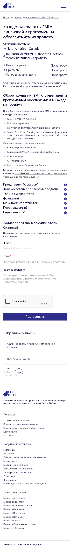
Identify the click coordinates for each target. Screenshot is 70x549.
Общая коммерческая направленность (25, 457)
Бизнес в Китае (11, 520)
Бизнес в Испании (13, 517)
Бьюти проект (11, 461)
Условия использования (16, 420)
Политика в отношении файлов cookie (23, 428)
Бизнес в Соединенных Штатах (20, 524)
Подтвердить (35, 317)
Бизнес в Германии (13, 509)
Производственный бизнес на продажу (24, 483)
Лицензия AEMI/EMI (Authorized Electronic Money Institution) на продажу (35, 56)
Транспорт (9, 476)
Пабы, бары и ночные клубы (18, 468)
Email (7, 242)
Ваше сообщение (15, 269)
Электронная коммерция (17, 472)
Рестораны (9, 453)
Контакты (8, 435)
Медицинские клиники (15, 465)
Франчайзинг (10, 480)
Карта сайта (10, 431)
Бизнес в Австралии (14, 498)
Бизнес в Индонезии (14, 513)
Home (6, 17)
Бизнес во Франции (14, 528)
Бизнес (18, 17)
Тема (7, 256)
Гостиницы (9, 449)
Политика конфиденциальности (20, 424)
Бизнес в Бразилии (13, 501)
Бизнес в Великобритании (17, 505)
